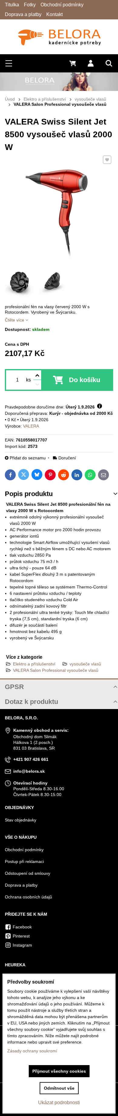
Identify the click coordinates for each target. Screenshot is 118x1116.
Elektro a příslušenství (34, 663)
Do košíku (84, 380)
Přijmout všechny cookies (59, 1071)
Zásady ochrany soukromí (32, 1050)
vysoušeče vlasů (85, 663)
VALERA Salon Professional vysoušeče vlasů (55, 670)
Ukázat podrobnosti (59, 1102)
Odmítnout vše (59, 1088)
